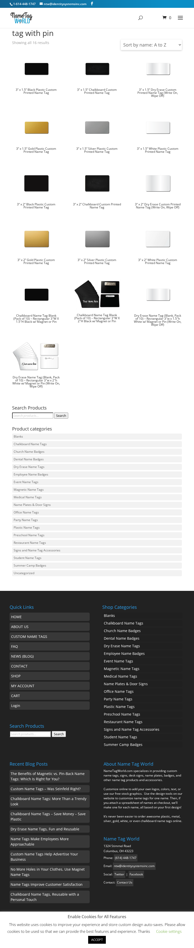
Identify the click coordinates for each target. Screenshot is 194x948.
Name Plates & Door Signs (32, 505)
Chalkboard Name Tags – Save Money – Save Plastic (48, 816)
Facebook (136, 874)
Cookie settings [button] (169, 931)
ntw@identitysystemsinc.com (134, 866)
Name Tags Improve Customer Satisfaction (47, 884)
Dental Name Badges (29, 459)
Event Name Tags (26, 482)
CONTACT (19, 666)
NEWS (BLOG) (22, 656)
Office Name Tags (26, 512)
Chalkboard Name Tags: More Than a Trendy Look (48, 801)
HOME (16, 616)
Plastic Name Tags (27, 527)
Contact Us (124, 882)
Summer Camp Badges (30, 565)
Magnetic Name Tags (29, 489)
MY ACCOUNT (22, 685)
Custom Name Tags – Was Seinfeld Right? (46, 788)
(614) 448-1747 (125, 858)
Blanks (18, 436)
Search (61, 415)
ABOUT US (20, 626)
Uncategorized (24, 573)
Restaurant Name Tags (30, 543)
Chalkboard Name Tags (30, 444)
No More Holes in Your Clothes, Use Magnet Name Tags (48, 872)
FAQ (14, 646)
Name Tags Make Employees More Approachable (40, 841)
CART (15, 695)
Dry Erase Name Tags (29, 467)
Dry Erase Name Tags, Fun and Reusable (45, 829)
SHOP (15, 676)
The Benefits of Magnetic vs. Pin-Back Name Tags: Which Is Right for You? (48, 776)
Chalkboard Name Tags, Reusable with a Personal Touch (45, 897)
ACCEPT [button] (97, 939)
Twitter (119, 874)
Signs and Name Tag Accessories (37, 550)
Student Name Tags (27, 558)
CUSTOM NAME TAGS (29, 636)
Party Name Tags (26, 520)
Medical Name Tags (28, 497)
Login (15, 705)
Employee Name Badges (31, 474)
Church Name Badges (29, 451)
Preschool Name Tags (29, 535)
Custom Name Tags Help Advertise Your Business (44, 857)
